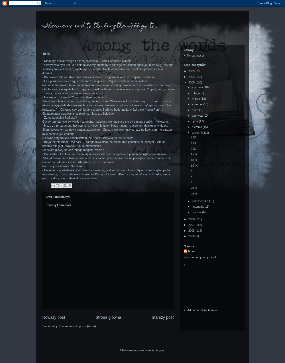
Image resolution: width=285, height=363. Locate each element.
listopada (198, 206)
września (198, 132)
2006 (191, 219)
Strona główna (108, 317)
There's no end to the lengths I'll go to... (100, 26)
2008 (191, 230)
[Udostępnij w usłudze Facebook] (65, 185)
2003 (191, 71)
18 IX (194, 160)
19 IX (194, 165)
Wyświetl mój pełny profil (200, 257)
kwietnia (197, 104)
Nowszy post (53, 317)
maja (195, 110)
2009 (191, 236)
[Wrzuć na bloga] (57, 185)
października (200, 201)
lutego (196, 93)
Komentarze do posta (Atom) (77, 326)
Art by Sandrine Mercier (202, 310)
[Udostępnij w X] (61, 185)
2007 (191, 225)
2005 (191, 82)
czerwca (198, 115)
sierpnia (197, 127)
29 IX (194, 194)
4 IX (193, 143)
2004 (191, 77)
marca (196, 98)
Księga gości (195, 55)
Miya (191, 251)
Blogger (159, 350)
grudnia (197, 212)
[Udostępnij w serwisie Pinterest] (70, 185)
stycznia (198, 87)
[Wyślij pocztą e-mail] (53, 185)
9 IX (193, 148)
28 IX (194, 188)
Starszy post (163, 317)
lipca (195, 121)
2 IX (193, 137)
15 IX (194, 154)
